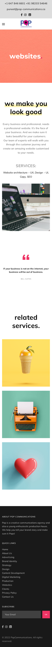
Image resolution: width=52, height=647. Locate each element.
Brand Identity (9, 561)
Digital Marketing (11, 577)
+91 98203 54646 (36, 3)
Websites (7, 585)
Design (5, 569)
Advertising (8, 557)
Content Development (13, 573)
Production (7, 581)
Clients (5, 589)
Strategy (6, 565)
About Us (7, 553)
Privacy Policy (9, 592)
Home (5, 549)
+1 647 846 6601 (15, 3)
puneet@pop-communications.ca (26, 9)
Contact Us (8, 596)
